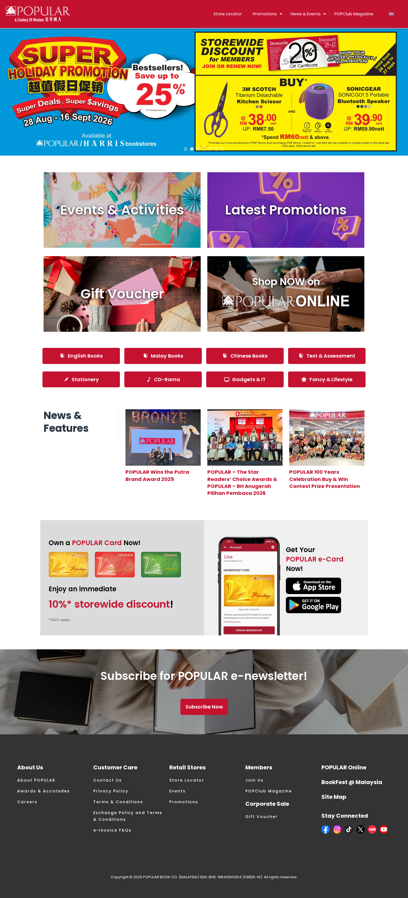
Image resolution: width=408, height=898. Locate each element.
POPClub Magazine (268, 791)
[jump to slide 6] (216, 149)
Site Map (333, 797)
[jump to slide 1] (185, 149)
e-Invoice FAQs (112, 830)
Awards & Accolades (43, 791)
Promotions (183, 802)
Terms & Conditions (118, 802)
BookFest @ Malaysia (351, 782)
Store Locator (186, 780)
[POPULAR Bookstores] (38, 14)
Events (177, 791)
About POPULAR (36, 780)
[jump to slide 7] (222, 149)
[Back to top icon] (381, 886)
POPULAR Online (343, 767)
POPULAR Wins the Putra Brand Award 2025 (157, 475)
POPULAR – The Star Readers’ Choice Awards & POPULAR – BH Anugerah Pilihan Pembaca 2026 (242, 482)
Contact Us (107, 780)
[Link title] (163, 437)
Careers (27, 802)
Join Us (254, 780)
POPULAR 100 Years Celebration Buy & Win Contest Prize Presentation (324, 478)
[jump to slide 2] (191, 149)
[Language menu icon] (393, 14)
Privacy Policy (110, 791)
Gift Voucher (261, 816)
